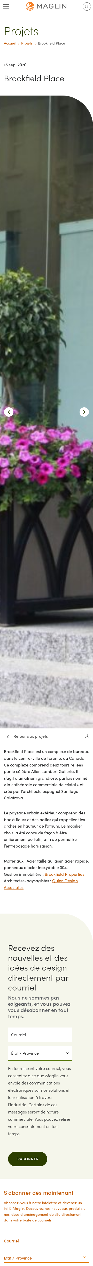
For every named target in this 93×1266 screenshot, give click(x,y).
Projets (27, 43)
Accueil (10, 43)
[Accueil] (46, 6)
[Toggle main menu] (6, 6)
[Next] (84, 412)
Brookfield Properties (64, 874)
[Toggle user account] (87, 6)
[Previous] (8, 412)
